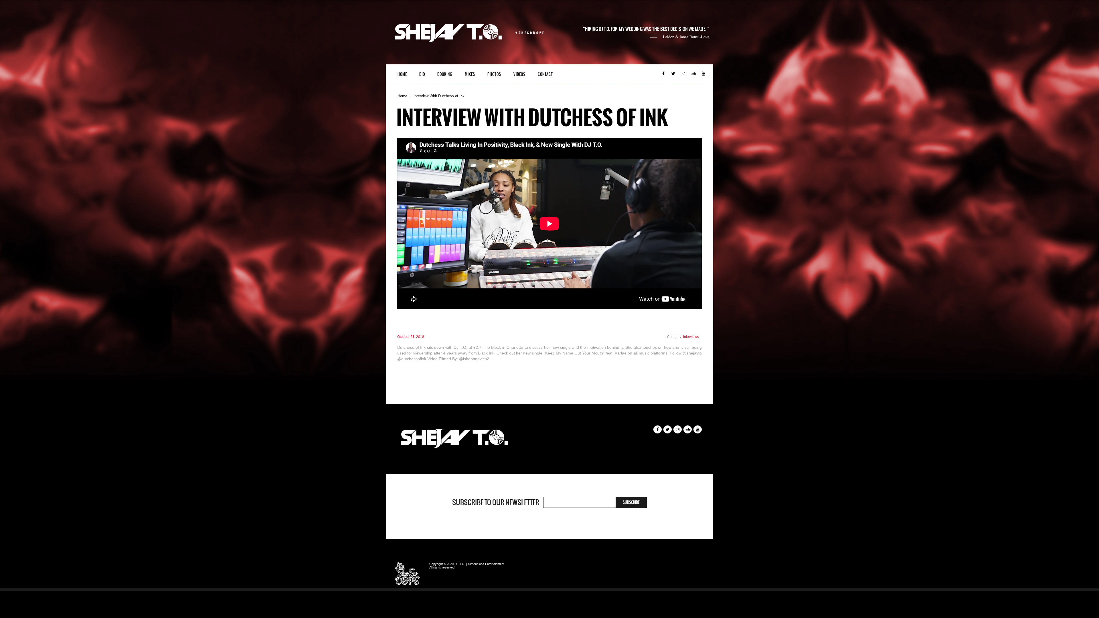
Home (402, 74)
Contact (545, 74)
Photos (494, 74)
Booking (444, 74)
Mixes (470, 74)
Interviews (691, 337)
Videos (519, 74)
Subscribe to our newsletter (495, 502)
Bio (422, 74)
